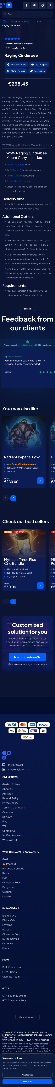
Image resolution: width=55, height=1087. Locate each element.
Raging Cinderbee (15, 164)
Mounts (39, 21)
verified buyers (26, 345)
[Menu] (9, 5)
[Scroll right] (51, 145)
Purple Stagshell (14, 175)
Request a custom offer (27, 657)
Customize (27, 1075)
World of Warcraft (20, 21)
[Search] (6, 42)
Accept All (27, 1081)
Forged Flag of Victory (17, 181)
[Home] (4, 22)
